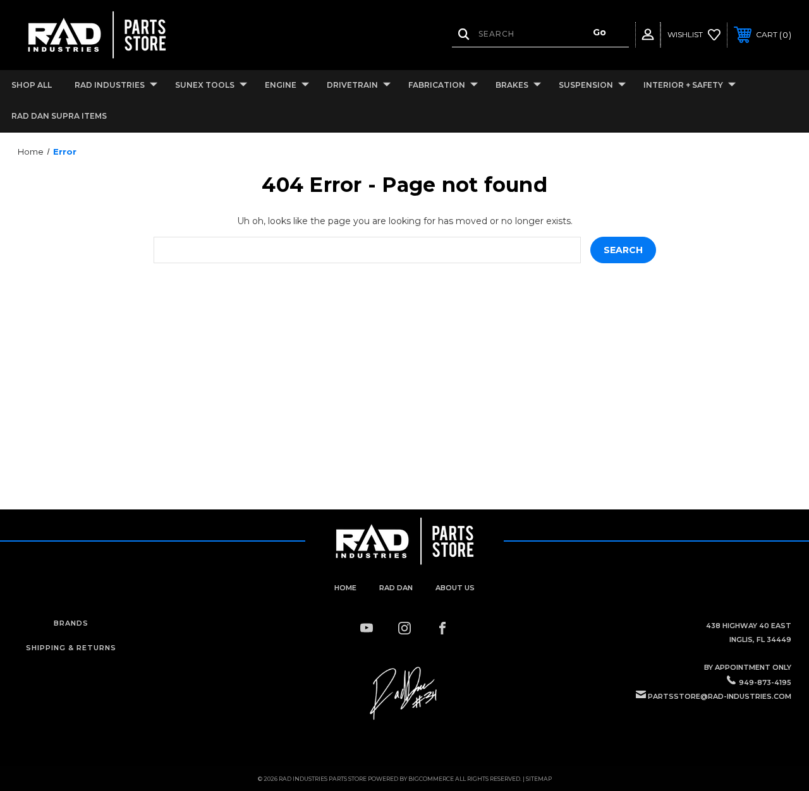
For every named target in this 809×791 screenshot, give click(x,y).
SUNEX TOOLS (204, 85)
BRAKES (512, 85)
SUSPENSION (586, 85)
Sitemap (539, 778)
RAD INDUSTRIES (110, 85)
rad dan (396, 587)
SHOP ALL (31, 85)
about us (455, 587)
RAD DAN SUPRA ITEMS (59, 116)
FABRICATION (436, 85)
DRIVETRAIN (352, 85)
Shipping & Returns (71, 647)
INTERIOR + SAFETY (683, 85)
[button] (404, 694)
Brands (71, 623)
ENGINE (280, 85)
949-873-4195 (765, 682)
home (345, 587)
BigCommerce (431, 778)
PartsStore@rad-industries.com (719, 696)
